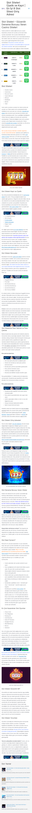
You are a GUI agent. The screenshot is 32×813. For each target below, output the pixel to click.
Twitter (27, 453)
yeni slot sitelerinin (17, 423)
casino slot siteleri (17, 256)
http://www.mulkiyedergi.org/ (9, 247)
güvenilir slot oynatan (11, 123)
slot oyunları (20, 588)
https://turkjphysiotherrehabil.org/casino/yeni (13, 439)
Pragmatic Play (22, 656)
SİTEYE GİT (26, 57)
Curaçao (4, 154)
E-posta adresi (8, 220)
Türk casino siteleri (14, 206)
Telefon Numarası (9, 222)
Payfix (8, 414)
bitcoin (23, 414)
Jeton (24, 412)
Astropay (4, 414)
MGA (9, 154)
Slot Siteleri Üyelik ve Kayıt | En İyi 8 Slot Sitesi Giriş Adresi (16, 8)
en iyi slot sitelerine (18, 229)
